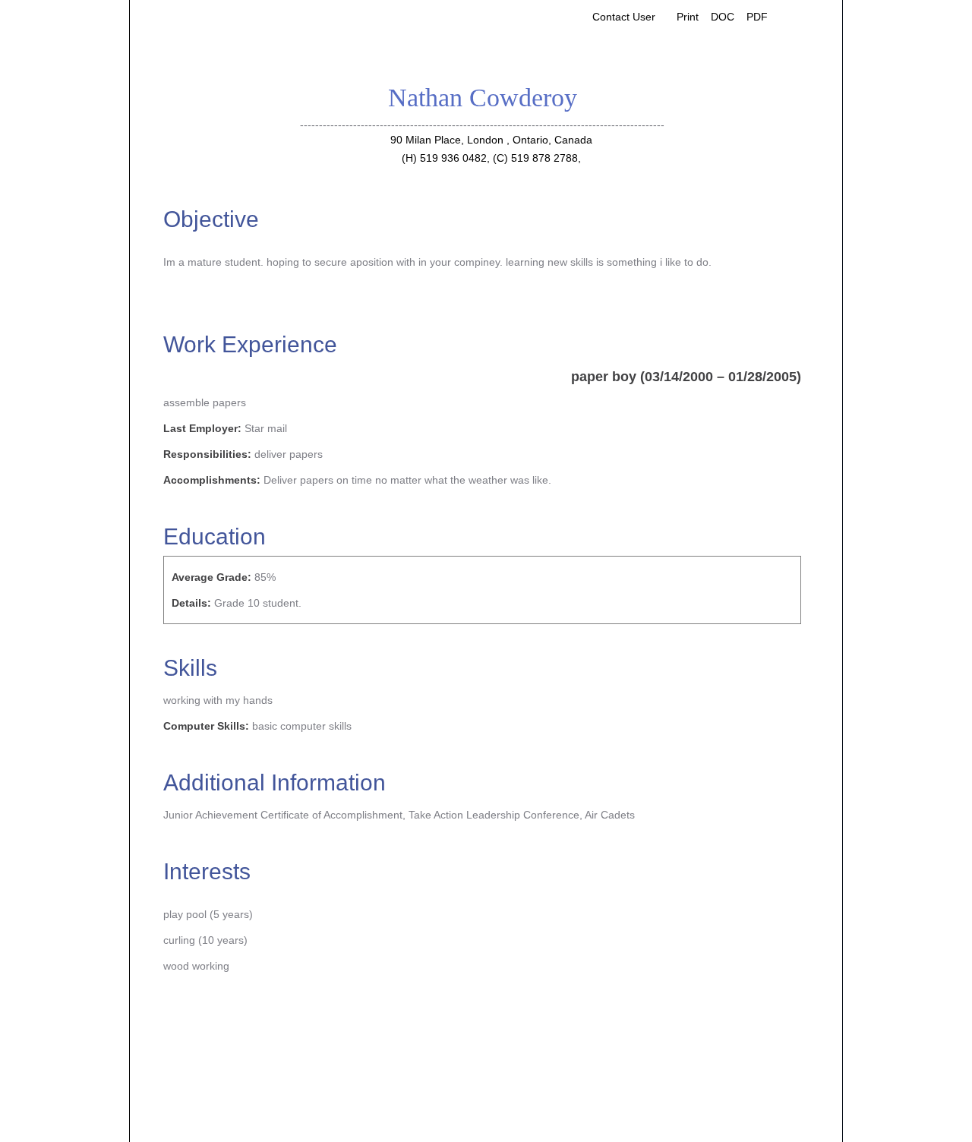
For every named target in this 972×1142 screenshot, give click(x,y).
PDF (757, 17)
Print (688, 17)
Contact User (623, 17)
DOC (722, 17)
